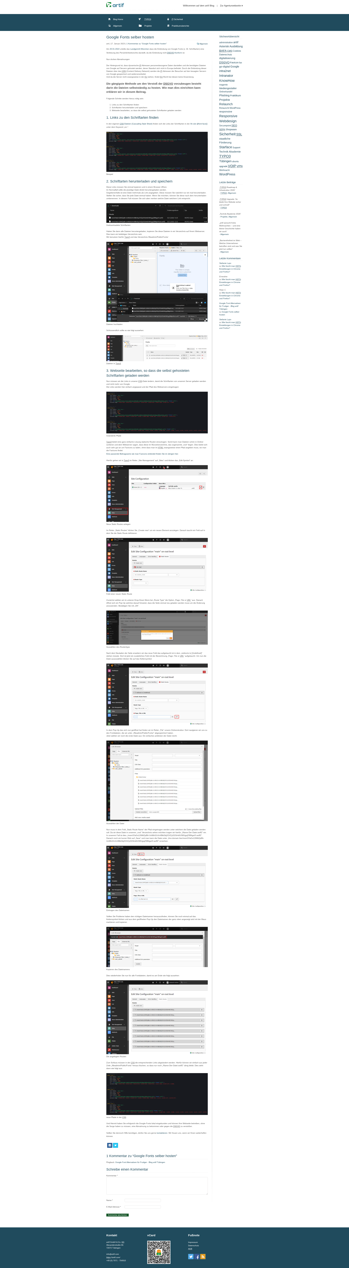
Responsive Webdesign (228, 118)
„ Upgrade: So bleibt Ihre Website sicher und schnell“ (230, 202)
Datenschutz (225, 54)
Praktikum (235, 95)
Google (234, 66)
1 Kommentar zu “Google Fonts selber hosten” (147, 44)
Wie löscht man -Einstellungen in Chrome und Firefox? (230, 269)
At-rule (193, 124)
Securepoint (225, 125)
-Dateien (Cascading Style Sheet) (136, 124)
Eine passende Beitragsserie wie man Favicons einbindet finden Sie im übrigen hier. (142, 454)
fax (240, 62)
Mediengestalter (228, 88)
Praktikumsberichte (180, 26)
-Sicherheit (177, 19)
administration (226, 42)
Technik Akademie (230, 151)
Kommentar (112, 1176)
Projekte (148, 26)
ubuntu (235, 161)
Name (109, 1200)
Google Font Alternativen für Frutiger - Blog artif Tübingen (140, 1162)
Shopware (231, 129)
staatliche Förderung (225, 140)
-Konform (174, 53)
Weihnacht (224, 170)
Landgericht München (139, 49)
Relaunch (226, 104)
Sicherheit (227, 134)
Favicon (234, 62)
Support (236, 147)
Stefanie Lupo (225, 263)
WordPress (227, 174)
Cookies (237, 50)
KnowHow (227, 80)
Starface (225, 147)
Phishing (224, 95)
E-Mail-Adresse (113, 1207)
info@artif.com (112, 1254)
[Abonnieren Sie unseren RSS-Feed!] (203, 1256)
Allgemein (117, 26)
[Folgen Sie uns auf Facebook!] (197, 1256)
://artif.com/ (113, 1257)
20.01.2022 (115, 49)
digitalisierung (227, 58)
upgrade (223, 166)
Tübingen (225, 161)
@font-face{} (202, 124)
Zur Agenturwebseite (230, 5)
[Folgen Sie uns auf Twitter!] (191, 1256)
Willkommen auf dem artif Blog (198, 5)
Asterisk (224, 46)
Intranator (226, 75)
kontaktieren (162, 1133)
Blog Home (118, 19)
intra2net (225, 71)
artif (235, 42)
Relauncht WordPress (229, 108)
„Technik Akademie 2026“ (230, 214)
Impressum (193, 1242)
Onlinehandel (225, 91)
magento (223, 85)
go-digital (224, 66)
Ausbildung (236, 46)
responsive (225, 111)
